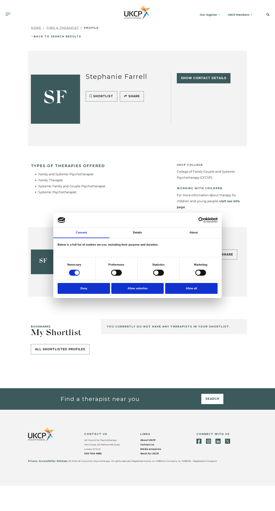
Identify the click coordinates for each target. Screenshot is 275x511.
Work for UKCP (149, 453)
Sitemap (62, 461)
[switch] (116, 273)
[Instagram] (208, 441)
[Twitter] (228, 441)
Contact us (147, 444)
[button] (265, 15)
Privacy (32, 461)
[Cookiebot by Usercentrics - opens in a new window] (201, 220)
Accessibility (47, 461)
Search (212, 399)
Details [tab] (137, 232)
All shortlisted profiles (60, 349)
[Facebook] (199, 441)
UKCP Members (239, 14)
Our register (208, 14)
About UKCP (148, 440)
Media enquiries (150, 449)
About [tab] (194, 232)
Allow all (191, 288)
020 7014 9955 (93, 453)
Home (36, 28)
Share (133, 96)
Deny (83, 288)
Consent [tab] (81, 232)
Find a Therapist (63, 28)
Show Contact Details (203, 78)
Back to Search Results (57, 36)
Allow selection (138, 288)
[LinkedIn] (218, 441)
